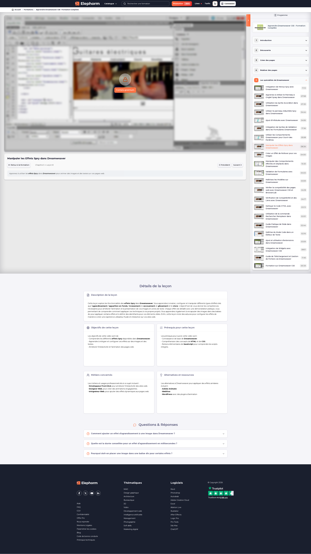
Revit (173, 489)
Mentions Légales (84, 525)
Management (129, 518)
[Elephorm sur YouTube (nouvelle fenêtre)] (91, 493)
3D (125, 504)
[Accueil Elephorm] (87, 483)
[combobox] (145, 3)
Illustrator (174, 511)
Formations (28, 10)
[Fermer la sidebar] (248, 20)
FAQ (79, 507)
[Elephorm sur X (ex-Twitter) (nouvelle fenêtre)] (85, 493)
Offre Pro (81, 518)
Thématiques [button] (133, 482)
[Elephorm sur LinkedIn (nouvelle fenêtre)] (98, 493)
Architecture (129, 496)
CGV (79, 511)
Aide (79, 503)
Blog (79, 533)
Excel (173, 504)
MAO (126, 489)
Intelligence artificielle (133, 515)
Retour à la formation (19, 165)
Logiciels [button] (177, 482)
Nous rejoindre (83, 522)
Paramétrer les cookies (86, 529)
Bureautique (129, 500)
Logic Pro (175, 518)
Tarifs (207, 3)
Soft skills (127, 526)
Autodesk (175, 496)
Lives (197, 3)
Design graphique (131, 493)
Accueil (17, 10)
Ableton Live (176, 507)
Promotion (181, 4)
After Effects (176, 515)
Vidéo (126, 507)
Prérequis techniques (86, 540)
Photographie (129, 522)
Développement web (133, 511)
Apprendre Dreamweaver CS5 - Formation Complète (57, 10)
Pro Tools (174, 522)
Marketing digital (131, 529)
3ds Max (174, 526)
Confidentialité (83, 514)
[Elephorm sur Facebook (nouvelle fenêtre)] (79, 493)
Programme (282, 15)
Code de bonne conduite (87, 536)
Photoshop (175, 493)
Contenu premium (125, 90)
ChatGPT (174, 529)
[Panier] (215, 3)
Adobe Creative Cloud (180, 500)
